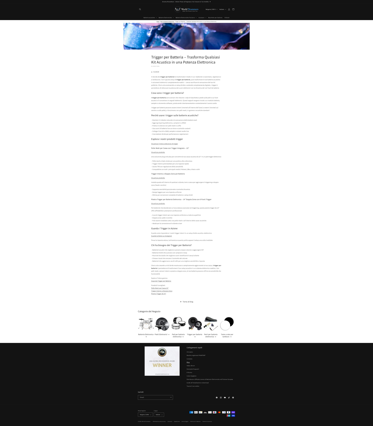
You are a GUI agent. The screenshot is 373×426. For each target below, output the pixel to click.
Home (158, 21)
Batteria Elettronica (146, 334)
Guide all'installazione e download (198, 383)
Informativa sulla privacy (159, 421)
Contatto (189, 359)
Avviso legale (185, 421)
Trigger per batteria (194, 334)
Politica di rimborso (195, 421)
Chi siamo (190, 352)
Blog (188, 362)
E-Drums (189, 372)
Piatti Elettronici (161, 334)
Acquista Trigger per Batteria (161, 281)
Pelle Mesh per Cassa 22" (160, 288)
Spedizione (177, 421)
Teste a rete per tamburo (227, 335)
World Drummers (146, 421)
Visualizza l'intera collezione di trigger (164, 144)
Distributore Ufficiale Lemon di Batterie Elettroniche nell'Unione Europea (210, 379)
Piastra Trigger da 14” (158, 294)
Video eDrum (191, 366)
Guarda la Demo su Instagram (161, 236)
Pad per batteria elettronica (178, 335)
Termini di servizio (207, 421)
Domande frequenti (193, 369)
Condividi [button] (156, 72)
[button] (140, 9)
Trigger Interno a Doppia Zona (161, 291)
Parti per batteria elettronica (210, 335)
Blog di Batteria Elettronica (167, 21)
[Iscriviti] (171, 397)
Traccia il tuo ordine (193, 386)
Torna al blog (188, 302)
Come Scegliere (191, 376)
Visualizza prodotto (158, 152)
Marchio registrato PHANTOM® (196, 355)
